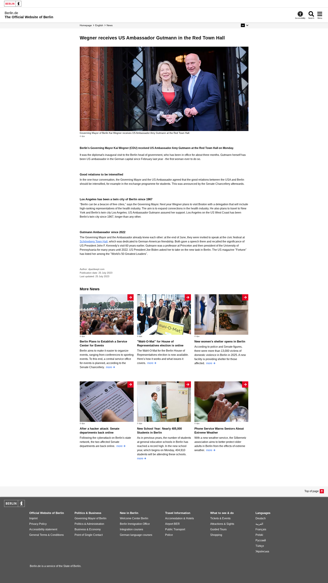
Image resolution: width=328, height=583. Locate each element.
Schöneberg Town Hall (94, 241)
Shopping (216, 534)
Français (261, 529)
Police (169, 534)
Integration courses (131, 529)
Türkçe (260, 545)
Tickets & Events (220, 518)
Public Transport (175, 529)
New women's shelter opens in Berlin (219, 341)
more (109, 367)
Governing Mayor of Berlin (90, 518)
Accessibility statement (43, 529)
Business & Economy (88, 529)
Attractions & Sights (222, 523)
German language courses (136, 534)
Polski (259, 534)
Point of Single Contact (89, 534)
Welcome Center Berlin (134, 518)
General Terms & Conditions (46, 534)
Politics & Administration (89, 523)
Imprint (33, 518)
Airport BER (172, 523)
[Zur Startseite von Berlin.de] (14, 505)
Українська (262, 551)
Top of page (311, 491)
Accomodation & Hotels (179, 518)
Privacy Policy (38, 523)
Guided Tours (218, 529)
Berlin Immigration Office (135, 523)
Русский (261, 540)
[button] (244, 25)
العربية (259, 523)
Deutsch (261, 518)
